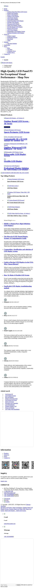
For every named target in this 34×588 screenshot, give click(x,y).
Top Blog (9, 49)
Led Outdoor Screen (10, 395)
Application (7, 45)
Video (8, 40)
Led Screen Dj (9, 394)
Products (6, 10)
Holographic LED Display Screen (16, 31)
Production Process (12, 37)
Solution (6, 42)
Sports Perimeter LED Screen (16, 132)
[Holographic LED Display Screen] (13, 152)
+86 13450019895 (9, 496)
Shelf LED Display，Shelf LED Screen (15, 510)
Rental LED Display (12, 13)
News (5, 46)
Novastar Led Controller (11, 403)
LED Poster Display (12, 18)
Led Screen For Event (11, 400)
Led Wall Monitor (10, 404)
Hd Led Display (9, 397)
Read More (7, 127)
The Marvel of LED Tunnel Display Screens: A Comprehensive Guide (16, 237)
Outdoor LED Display (13, 16)
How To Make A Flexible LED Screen (16, 275)
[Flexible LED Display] (5, 159)
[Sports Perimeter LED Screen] (12, 130)
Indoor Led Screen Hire (11, 398)
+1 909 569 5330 (8, 491)
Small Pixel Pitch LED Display (15, 21)
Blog (8, 48)
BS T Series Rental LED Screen (15, 202)
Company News (11, 51)
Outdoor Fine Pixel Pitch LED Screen (17, 12)
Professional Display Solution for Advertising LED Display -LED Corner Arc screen (16, 169)
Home (5, 8)
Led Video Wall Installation (12, 409)
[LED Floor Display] (13, 185)
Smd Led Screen (9, 401)
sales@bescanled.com (9, 493)
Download (10, 39)
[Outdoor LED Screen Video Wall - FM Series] (18, 194)
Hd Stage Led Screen (6, 507)
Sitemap (28, 504)
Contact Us (7, 54)
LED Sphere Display (12, 19)
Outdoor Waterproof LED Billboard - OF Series (15, 148)
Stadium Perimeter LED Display (15, 33)
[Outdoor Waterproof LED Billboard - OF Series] (17, 145)
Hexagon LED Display (13, 24)
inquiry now (4, 481)
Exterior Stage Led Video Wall (17, 509)
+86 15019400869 (9, 494)
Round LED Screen (12, 28)
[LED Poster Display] (13, 207)
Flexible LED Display (13, 22)
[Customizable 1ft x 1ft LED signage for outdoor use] (13, 137)
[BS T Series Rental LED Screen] (15, 200)
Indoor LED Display (12, 15)
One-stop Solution (12, 43)
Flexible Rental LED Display (15, 27)
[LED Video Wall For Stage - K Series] (18, 213)
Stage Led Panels (9, 408)
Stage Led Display (17, 507)
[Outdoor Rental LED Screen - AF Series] (14, 118)
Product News (11, 52)
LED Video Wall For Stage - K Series (17, 215)
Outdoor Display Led (10, 406)
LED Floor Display (12, 30)
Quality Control (11, 36)
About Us (6, 34)
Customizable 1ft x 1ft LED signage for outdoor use (15, 140)
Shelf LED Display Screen (14, 25)
